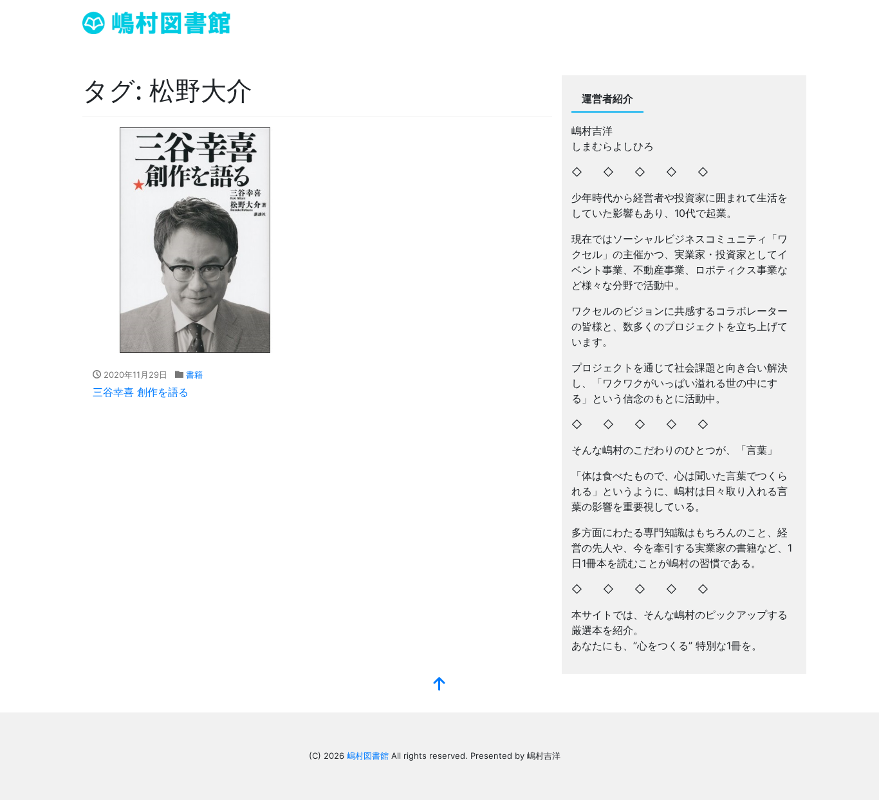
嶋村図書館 (368, 755)
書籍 (194, 374)
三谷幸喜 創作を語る (141, 392)
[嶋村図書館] (156, 21)
